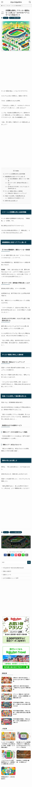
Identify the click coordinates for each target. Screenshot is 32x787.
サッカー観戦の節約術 (15, 17)
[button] (5, 555)
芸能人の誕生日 (7, 571)
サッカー (6, 17)
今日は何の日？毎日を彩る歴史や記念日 (13, 567)
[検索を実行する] (29, 562)
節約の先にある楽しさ (11, 200)
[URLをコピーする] (26, 555)
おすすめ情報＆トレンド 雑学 (10, 578)
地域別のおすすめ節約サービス (16, 198)
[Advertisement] (16, 69)
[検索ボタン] (30, 2)
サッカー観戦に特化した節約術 (14, 191)
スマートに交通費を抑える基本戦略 (15, 174)
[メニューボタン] (2, 2)
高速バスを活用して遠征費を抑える (15, 196)
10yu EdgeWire (16, 2)
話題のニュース (7, 574)
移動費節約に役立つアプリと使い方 (15, 176)
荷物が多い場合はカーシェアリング (17, 193)
